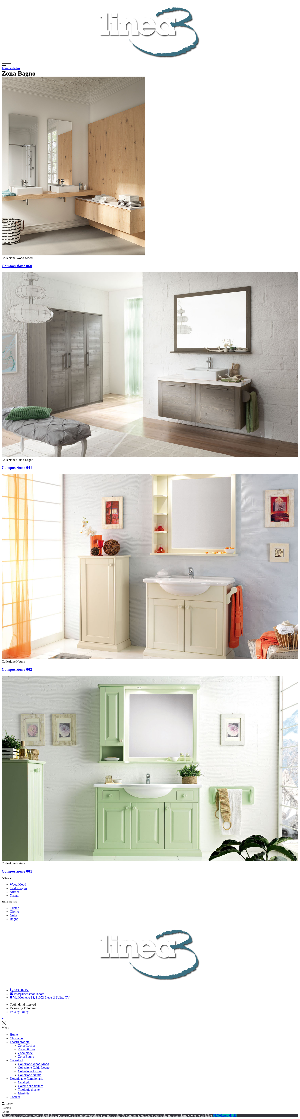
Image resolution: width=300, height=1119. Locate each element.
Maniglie (23, 1093)
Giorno (14, 911)
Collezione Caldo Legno (34, 1067)
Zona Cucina (26, 1045)
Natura (14, 895)
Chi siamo (16, 1038)
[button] (150, 1028)
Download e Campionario (26, 1078)
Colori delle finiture (30, 1086)
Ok (215, 1115)
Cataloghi (24, 1082)
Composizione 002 (17, 669)
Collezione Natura (29, 1075)
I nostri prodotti (20, 1042)
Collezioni (16, 1060)
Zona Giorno (26, 1049)
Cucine (14, 908)
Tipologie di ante (29, 1089)
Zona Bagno (26, 1056)
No (219, 1115)
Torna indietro (11, 68)
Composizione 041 (17, 467)
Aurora (14, 892)
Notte (13, 915)
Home (14, 1034)
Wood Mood (18, 884)
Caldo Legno (18, 888)
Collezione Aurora (30, 1071)
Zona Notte (25, 1053)
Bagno (14, 919)
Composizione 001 (17, 871)
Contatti (15, 1097)
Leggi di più (229, 1115)
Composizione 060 (17, 266)
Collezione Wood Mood (33, 1064)
